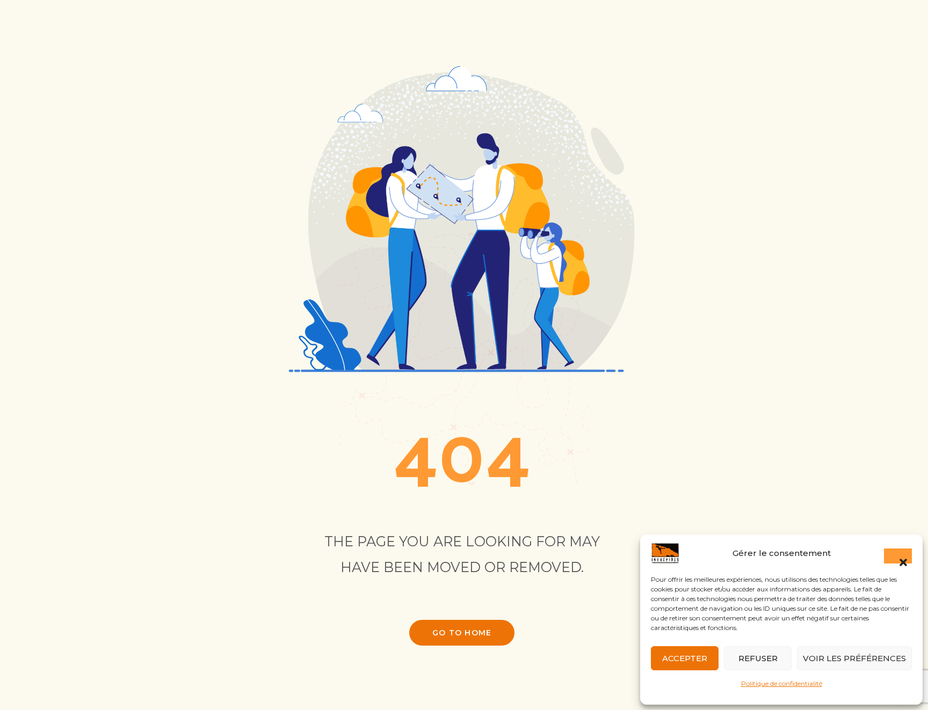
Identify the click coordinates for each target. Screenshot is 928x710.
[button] (898, 555)
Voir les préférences (854, 658)
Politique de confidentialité (781, 683)
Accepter (684, 658)
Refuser (758, 658)
